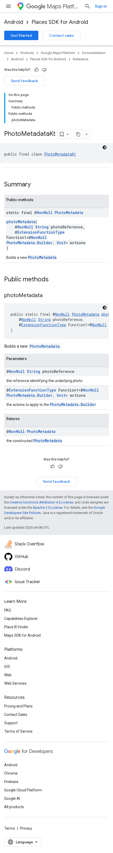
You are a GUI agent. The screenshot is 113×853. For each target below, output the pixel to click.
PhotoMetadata (69, 212)
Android (13, 22)
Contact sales (61, 35)
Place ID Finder (16, 627)
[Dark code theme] (104, 147)
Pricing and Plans (18, 706)
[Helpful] (36, 70)
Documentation (93, 53)
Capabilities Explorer (21, 618)
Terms (9, 828)
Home (8, 53)
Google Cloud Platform (23, 790)
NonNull (45, 212)
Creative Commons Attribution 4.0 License (41, 502)
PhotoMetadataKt (60, 154)
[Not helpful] (44, 70)
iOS (7, 666)
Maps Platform (63, 6)
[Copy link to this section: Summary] (36, 185)
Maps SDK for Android (22, 635)
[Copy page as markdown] (78, 134)
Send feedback (24, 80)
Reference (80, 59)
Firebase (11, 782)
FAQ (7, 610)
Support (11, 723)
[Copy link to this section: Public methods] (54, 280)
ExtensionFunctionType (41, 232)
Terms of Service (18, 731)
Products (27, 53)
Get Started (21, 35)
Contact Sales (15, 714)
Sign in (101, 6)
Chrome (11, 773)
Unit (61, 242)
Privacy (26, 828)
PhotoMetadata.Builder (29, 242)
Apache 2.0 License (48, 507)
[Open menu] (8, 6)
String (42, 226)
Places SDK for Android (60, 22)
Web (8, 675)
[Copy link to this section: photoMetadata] (48, 296)
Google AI (12, 798)
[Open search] (87, 6)
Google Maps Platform (58, 53)
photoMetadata (20, 221)
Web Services (15, 683)
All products (14, 807)
